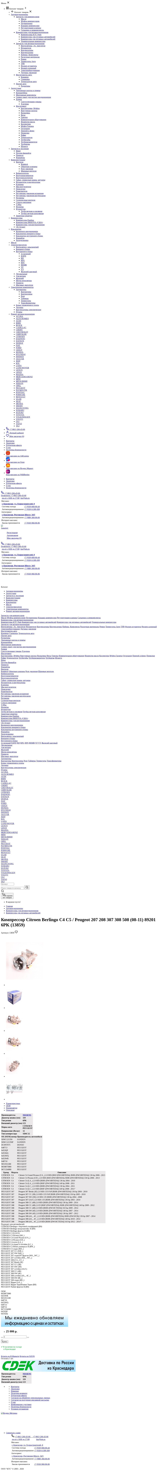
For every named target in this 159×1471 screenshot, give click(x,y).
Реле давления (27, 169)
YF (22, 267)
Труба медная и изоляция (31, 211)
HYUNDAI (20, 354)
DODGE (19, 343)
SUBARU (20, 410)
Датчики (19, 307)
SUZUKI (19, 412)
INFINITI (20, 357)
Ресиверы (20, 198)
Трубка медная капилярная (32, 213)
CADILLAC (21, 327)
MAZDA (19, 374)
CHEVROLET (22, 332)
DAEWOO (20, 339)
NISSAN (19, 383)
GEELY (19, 350)
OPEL (18, 386)
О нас (8, 485)
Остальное (25, 128)
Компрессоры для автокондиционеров (32, 32)
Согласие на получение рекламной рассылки (30, 1400)
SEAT (18, 401)
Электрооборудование (30, 70)
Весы (23, 115)
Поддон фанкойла (23, 153)
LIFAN (19, 372)
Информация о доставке (21, 1404)
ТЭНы (18, 204)
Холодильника (22, 240)
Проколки (25, 133)
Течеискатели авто (29, 82)
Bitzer (18, 151)
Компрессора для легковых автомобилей (38, 39)
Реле (23, 296)
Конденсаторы (27, 50)
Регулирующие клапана (31, 28)
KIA (18, 363)
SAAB (18, 399)
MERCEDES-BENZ (24, 377)
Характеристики (13, 1103)
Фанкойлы (20, 158)
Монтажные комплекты (26, 95)
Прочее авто (21, 84)
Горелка (24, 117)
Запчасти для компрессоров (27, 17)
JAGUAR (20, 359)
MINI (18, 379)
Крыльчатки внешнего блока (28, 234)
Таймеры (25, 298)
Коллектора (26, 124)
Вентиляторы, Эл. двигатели (33, 46)
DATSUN (20, 341)
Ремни (23, 59)
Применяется (11, 1108)
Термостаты (26, 301)
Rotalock (24, 164)
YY (22, 269)
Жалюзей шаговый (29, 272)
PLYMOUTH (21, 390)
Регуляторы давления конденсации (31, 196)
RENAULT (20, 397)
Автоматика (21, 289)
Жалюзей (20, 278)
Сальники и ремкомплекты (32, 30)
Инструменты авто (24, 75)
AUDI (18, 321)
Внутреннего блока (24, 251)
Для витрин (21, 276)
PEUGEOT (20, 388)
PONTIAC (20, 392)
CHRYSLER (21, 334)
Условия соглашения (19, 1409)
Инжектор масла (28, 122)
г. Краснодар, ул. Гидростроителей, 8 (18, 504)
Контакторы (26, 292)
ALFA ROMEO (22, 319)
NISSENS (27, 1115)
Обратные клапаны (29, 166)
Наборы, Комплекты (29, 55)
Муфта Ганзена (27, 126)
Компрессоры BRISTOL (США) (29, 222)
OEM (8, 1106)
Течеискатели (26, 137)
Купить (4, 1342)
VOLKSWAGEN (23, 417)
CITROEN (20, 336)
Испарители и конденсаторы (28, 182)
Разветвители (21, 191)
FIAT (18, 345)
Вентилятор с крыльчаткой (27, 247)
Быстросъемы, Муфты (30, 108)
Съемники (25, 79)
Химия (19, 99)
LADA (19, 365)
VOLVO (19, 419)
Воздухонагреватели (24, 175)
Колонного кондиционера (27, 231)
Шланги (24, 146)
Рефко (23, 135)
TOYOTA (20, 415)
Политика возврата (19, 1393)
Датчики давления (29, 73)
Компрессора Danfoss (25, 220)
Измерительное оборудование (33, 120)
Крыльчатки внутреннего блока (29, 236)
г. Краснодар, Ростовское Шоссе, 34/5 (18, 515)
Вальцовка (25, 113)
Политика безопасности (16, 488)
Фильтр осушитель (29, 66)
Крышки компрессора (30, 26)
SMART (19, 406)
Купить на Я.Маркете (10, 1356)
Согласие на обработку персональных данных (30, 1398)
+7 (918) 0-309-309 (32, 509)
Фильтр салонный (28, 68)
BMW (18, 323)
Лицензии (10, 481)
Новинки (15, 1391)
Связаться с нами (13, 1433)
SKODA (19, 404)
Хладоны (25, 104)
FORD (18, 348)
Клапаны (20, 184)
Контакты (10, 479)
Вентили (19, 162)
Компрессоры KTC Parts (31, 35)
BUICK (19, 325)
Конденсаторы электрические (28, 310)
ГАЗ (17, 421)
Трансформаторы (28, 303)
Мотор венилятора (24, 281)
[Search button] (26, 887)
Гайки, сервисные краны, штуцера (30, 180)
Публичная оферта (14, 483)
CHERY (19, 330)
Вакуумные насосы (29, 111)
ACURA (19, 316)
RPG (23, 260)
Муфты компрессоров (30, 21)
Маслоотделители (23, 187)
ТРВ (23, 64)
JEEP (18, 361)
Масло (23, 19)
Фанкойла (20, 238)
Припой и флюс (27, 131)
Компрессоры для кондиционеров (30, 225)
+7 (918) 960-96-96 (32, 523)
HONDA (19, 352)
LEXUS (19, 370)
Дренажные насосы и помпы (28, 90)
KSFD (23, 256)
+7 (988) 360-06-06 (32, 517)
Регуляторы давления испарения (29, 193)
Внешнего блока (23, 249)
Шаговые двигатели (24, 285)
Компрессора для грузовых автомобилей (38, 37)
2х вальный (26, 254)
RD (22, 258)
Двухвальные (21, 274)
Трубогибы (25, 140)
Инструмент (21, 106)
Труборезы (25, 144)
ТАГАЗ (19, 424)
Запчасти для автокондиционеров (30, 43)
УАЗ (17, 426)
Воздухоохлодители (24, 178)
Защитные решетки (24, 216)
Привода (19, 155)
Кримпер (25, 77)
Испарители (26, 48)
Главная (9, 906)
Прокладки (20, 189)
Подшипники (26, 23)
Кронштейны (21, 93)
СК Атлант (20, 227)
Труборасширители (29, 142)
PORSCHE (20, 395)
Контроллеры (26, 294)
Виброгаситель (22, 173)
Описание (10, 1110)
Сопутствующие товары (31, 102)
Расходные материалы (30, 57)
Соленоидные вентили (25, 200)
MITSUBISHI (21, 381)
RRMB (24, 265)
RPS (22, 263)
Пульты (19, 312)
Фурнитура (20, 209)
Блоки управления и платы (27, 305)
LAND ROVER (22, 368)
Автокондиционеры (14, 908)
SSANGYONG (22, 408)
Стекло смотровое (23, 202)
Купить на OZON (27, 1356)
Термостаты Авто (28, 61)
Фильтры (20, 207)
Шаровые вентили (29, 171)
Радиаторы (25, 86)
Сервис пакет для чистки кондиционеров (33, 97)
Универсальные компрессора (33, 41)
